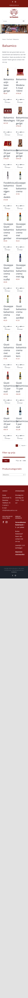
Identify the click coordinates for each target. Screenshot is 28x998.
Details (10, 99)
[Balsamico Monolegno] (7, 110)
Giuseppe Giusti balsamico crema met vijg (21, 271)
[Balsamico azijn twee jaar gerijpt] (7, 72)
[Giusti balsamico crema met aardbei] (20, 299)
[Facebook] (3, 522)
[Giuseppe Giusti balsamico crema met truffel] (7, 257)
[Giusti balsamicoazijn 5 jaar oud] (20, 411)
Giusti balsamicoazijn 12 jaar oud (11, 387)
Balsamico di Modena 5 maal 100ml (21, 85)
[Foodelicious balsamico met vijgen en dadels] (7, 175)
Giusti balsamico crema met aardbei (21, 312)
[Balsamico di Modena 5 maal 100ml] (20, 72)
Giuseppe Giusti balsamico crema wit (9, 312)
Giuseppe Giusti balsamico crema (21, 187)
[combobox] (14, 475)
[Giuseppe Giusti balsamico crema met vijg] (20, 257)
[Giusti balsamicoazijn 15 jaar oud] (20, 375)
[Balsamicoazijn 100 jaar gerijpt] (20, 110)
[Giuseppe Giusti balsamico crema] (20, 175)
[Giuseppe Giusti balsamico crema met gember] (7, 216)
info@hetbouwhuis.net (14, 5)
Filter (6, 460)
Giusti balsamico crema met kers (21, 350)
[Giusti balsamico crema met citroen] (7, 337)
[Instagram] (6, 522)
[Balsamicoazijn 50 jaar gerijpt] (20, 143)
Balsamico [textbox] (13, 475)
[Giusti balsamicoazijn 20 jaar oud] (7, 411)
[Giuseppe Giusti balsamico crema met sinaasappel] (20, 216)
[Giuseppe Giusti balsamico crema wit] (7, 299)
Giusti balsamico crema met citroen (9, 350)
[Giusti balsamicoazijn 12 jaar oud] (7, 375)
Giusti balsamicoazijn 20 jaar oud (11, 422)
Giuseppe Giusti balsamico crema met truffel (9, 272)
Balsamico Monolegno (9, 119)
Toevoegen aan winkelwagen (6, 101)
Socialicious (14, 572)
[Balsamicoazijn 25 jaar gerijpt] (7, 143)
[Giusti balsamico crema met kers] (20, 337)
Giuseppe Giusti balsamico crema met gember (9, 231)
